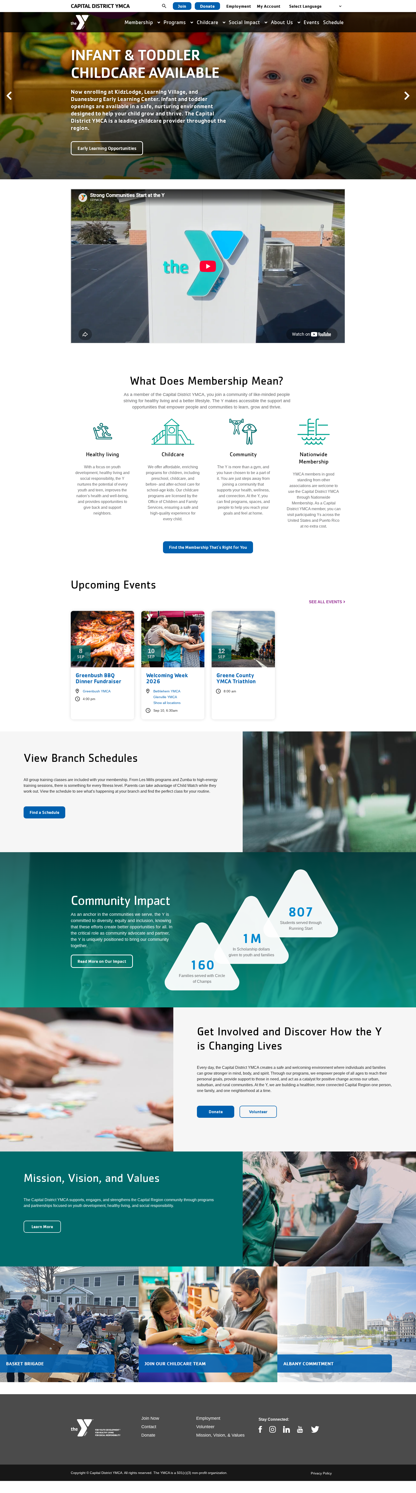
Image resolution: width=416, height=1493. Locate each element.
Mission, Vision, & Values (220, 1424)
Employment (238, 6)
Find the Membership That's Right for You (208, 536)
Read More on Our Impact (102, 950)
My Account (268, 6)
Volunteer (258, 1100)
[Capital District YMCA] (80, 22)
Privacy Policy (321, 1462)
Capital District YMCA (100, 5)
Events (311, 22)
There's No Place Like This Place (110, 137)
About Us (283, 22)
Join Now (150, 1407)
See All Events (325, 591)
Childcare (208, 22)
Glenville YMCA (165, 686)
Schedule (333, 22)
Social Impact (245, 22)
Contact (148, 1415)
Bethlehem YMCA (166, 680)
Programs (175, 22)
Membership (139, 22)
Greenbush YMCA (96, 680)
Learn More (42, 1215)
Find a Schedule (44, 801)
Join (182, 6)
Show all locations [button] (167, 692)
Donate (207, 6)
